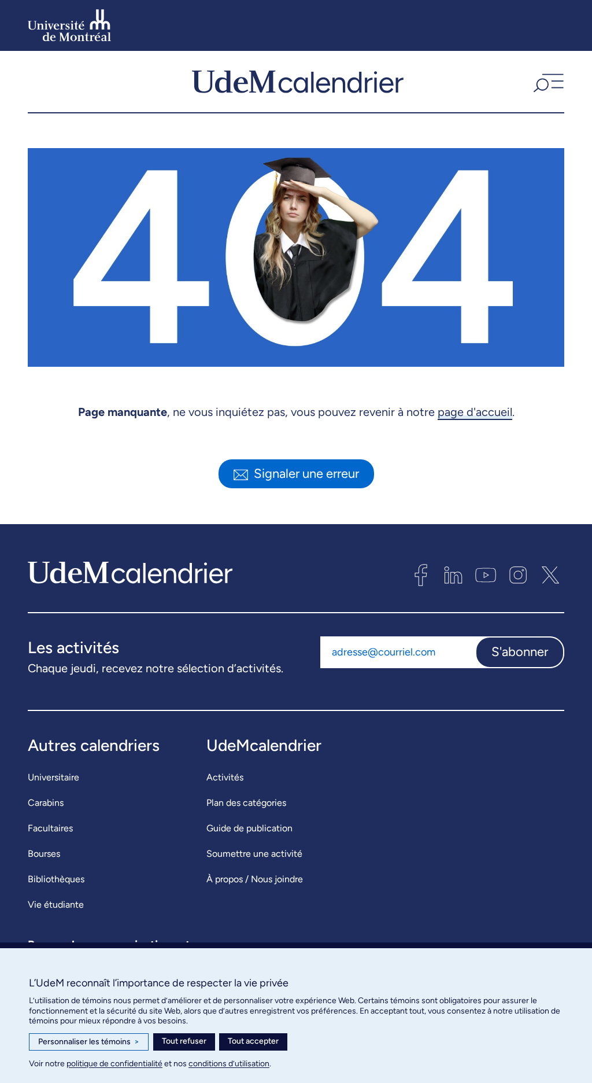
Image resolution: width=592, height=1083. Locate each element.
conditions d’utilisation (228, 1064)
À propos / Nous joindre (254, 879)
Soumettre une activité (254, 853)
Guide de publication (249, 828)
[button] (547, 81)
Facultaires (50, 828)
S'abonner (519, 652)
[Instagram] (518, 575)
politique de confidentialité (114, 1064)
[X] (550, 575)
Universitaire (53, 777)
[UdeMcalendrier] (298, 81)
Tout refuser (184, 1041)
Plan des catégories (246, 802)
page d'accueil (475, 412)
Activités (224, 777)
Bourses (44, 853)
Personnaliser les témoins (88, 1042)
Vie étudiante (56, 904)
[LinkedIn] (453, 575)
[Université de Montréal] (69, 25)
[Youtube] (486, 575)
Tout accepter (253, 1041)
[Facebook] (421, 575)
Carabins (46, 802)
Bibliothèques (56, 879)
